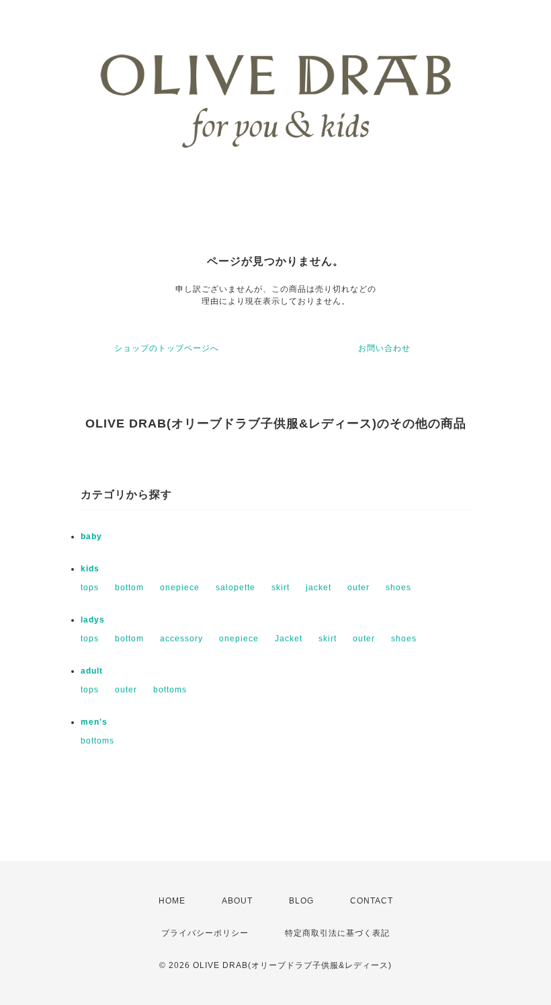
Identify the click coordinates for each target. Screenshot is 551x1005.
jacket (318, 587)
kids (90, 568)
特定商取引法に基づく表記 (337, 933)
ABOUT (237, 901)
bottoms (170, 689)
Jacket (288, 638)
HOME (172, 901)
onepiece (180, 587)
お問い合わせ (384, 348)
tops (90, 587)
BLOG (301, 901)
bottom (129, 587)
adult (92, 671)
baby (91, 536)
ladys (93, 620)
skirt (280, 587)
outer (358, 587)
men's (94, 722)
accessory (181, 638)
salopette (235, 587)
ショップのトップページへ (166, 348)
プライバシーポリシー (205, 933)
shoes (398, 587)
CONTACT (371, 901)
